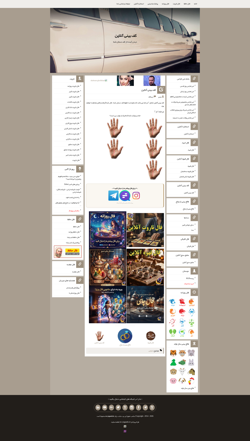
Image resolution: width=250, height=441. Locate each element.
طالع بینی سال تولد (187, 388)
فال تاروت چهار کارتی (72, 118)
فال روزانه (165, 3)
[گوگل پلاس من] (111, 408)
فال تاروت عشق (73, 144)
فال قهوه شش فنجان (186, 176)
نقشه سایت (115, 422)
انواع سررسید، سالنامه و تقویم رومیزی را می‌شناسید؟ (69, 177)
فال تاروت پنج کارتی (72, 123)
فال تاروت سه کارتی (72, 112)
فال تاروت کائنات (73, 102)
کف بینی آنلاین (126, 35)
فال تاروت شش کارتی (71, 128)
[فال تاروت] (145, 230)
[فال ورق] (107, 305)
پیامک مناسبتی (153, 3)
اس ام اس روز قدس (187, 86)
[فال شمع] (107, 268)
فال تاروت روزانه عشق (71, 149)
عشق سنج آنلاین (188, 262)
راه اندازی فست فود (72, 197)
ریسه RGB (190, 278)
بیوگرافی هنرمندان (72, 287)
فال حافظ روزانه (74, 232)
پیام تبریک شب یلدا (72, 242)
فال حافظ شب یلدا (73, 237)
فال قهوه (191, 166)
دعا (192, 230)
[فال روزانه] (107, 230)
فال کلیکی (190, 246)
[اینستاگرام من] (131, 408)
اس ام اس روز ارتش (187, 91)
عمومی (151, 351)
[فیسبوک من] (138, 408)
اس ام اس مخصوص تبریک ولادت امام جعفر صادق (183, 103)
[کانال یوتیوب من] (104, 408)
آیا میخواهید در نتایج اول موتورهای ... (68, 204)
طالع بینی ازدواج (188, 209)
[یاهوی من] (152, 408)
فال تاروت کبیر (74, 91)
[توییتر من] (118, 408)
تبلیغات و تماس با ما (123, 3)
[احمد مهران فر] (151, 81)
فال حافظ (187, 3)
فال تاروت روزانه (73, 86)
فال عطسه (75, 271)
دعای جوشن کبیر (188, 225)
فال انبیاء (191, 150)
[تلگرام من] (145, 408)
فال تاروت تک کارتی (72, 107)
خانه (195, 3)
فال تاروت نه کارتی (72, 133)
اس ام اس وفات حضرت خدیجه (183, 117)
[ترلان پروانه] (125, 81)
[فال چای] (145, 305)
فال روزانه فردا (74, 293)
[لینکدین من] (98, 408)
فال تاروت (176, 3)
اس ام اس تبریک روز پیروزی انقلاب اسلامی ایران (183, 111)
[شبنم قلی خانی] (99, 81)
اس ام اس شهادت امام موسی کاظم (182, 96)
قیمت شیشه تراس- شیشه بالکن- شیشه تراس (68, 191)
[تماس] (125, 408)
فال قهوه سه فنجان (187, 171)
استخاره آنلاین (139, 3)
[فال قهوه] (145, 268)
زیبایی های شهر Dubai (71, 184)
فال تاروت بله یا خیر (72, 155)
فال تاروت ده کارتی (72, 139)
